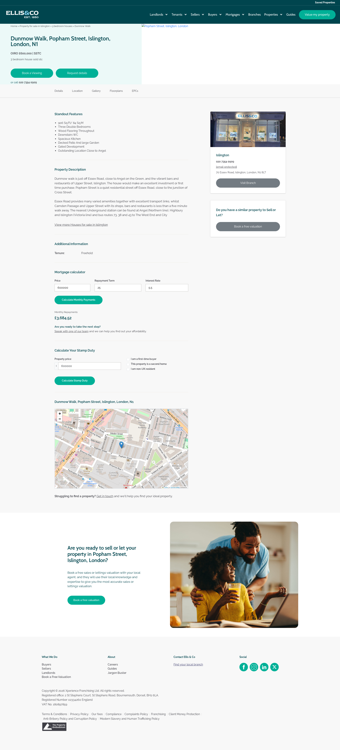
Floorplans (116, 90)
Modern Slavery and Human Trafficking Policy (130, 718)
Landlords (156, 14)
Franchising (158, 714)
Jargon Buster (117, 673)
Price (57, 280)
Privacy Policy (79, 714)
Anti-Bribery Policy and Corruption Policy (70, 718)
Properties (271, 14)
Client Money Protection (184, 714)
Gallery (96, 90)
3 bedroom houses (62, 26)
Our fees (97, 714)
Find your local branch (188, 664)
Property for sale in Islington (35, 26)
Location (77, 90)
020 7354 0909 (28, 82)
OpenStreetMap (175, 487)
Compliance (113, 714)
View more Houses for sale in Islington (81, 224)
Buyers (212, 14)
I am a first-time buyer (143, 359)
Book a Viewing (32, 73)
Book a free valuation (248, 226)
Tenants (177, 14)
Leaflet (166, 487)
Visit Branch (248, 183)
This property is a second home (149, 364)
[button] (121, 445)
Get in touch (105, 496)
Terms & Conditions (54, 714)
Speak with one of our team (72, 331)
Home (14, 26)
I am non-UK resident (143, 368)
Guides (290, 14)
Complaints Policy (136, 714)
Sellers (195, 14)
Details (59, 90)
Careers (113, 664)
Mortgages (233, 14)
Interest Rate (153, 280)
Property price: (63, 359)
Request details (77, 73)
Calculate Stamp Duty (75, 380)
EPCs (135, 90)
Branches (254, 14)
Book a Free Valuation (56, 677)
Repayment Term (105, 280)
